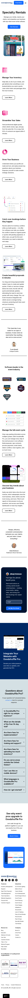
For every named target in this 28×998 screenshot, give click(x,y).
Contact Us (18, 937)
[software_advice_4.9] (7, 379)
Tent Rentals (18, 923)
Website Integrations (6, 898)
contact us (8, 700)
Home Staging (18, 905)
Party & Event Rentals (20, 914)
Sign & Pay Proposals (6, 891)
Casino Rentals (18, 891)
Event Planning (18, 900)
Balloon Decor (18, 889)
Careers (17, 935)
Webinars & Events (5, 935)
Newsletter (3, 949)
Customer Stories (5, 939)
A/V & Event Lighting (20, 886)
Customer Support (5, 902)
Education (3, 932)
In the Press (18, 932)
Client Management (6, 893)
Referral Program (5, 944)
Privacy (7, 984)
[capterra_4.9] (21, 379)
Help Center (4, 946)
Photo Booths (18, 916)
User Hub (3, 937)
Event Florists (18, 898)
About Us (17, 930)
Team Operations (5, 895)
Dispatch (3, 889)
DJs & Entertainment (20, 893)
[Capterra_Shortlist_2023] (7, 388)
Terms (2, 984)
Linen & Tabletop (19, 912)
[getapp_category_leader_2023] (7, 397)
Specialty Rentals (19, 921)
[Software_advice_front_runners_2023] (21, 388)
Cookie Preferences (16, 984)
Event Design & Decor (20, 895)
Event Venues (18, 902)
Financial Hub (4, 900)
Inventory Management (6, 886)
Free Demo (19, 2)
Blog (2, 930)
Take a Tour (4, 942)
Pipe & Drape (18, 919)
